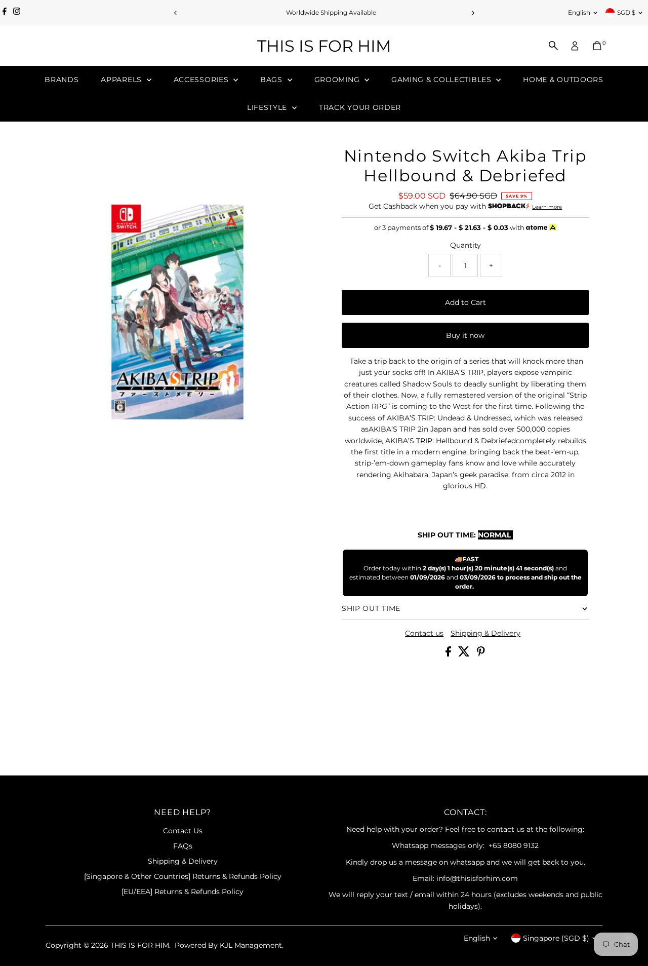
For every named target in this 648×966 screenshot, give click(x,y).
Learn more (547, 207)
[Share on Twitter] (465, 654)
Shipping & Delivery (485, 633)
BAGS (272, 79)
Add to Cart (465, 302)
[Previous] (175, 13)
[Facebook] (4, 13)
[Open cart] (597, 45)
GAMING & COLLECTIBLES (442, 79)
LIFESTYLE (268, 107)
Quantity (465, 245)
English (579, 12)
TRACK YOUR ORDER (360, 107)
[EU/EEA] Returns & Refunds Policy (183, 891)
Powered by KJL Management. (229, 945)
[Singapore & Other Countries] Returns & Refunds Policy (182, 876)
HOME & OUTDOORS (563, 79)
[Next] (472, 13)
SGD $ (626, 12)
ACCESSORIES (202, 79)
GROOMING (338, 79)
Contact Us (182, 830)
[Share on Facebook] (449, 654)
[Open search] (553, 45)
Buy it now (465, 335)
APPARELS (122, 79)
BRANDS (61, 79)
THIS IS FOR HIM (324, 46)
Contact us (424, 633)
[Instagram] (17, 13)
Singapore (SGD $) (556, 938)
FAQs (182, 846)
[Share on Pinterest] (481, 654)
